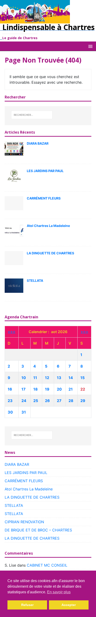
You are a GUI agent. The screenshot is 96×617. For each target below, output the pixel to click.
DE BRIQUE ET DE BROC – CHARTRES (38, 530)
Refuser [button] (27, 605)
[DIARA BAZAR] (14, 148)
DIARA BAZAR (37, 143)
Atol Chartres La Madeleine (48, 226)
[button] (89, 46)
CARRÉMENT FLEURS (44, 198)
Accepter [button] (69, 605)
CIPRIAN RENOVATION (24, 521)
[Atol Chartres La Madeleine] (14, 230)
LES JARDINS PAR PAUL (45, 171)
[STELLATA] (14, 285)
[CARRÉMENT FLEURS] (14, 203)
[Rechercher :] (32, 115)
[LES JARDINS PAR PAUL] (14, 175)
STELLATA (35, 280)
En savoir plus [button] (59, 592)
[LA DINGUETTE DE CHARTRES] (14, 258)
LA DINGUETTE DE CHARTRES (50, 253)
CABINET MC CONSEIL (47, 565)
